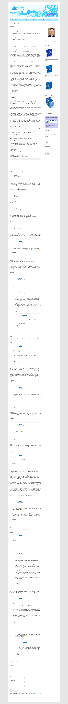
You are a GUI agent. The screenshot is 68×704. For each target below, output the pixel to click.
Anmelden (46, 142)
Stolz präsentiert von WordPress (14, 699)
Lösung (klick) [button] (14, 159)
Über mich (43, 19)
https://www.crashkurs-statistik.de (52, 134)
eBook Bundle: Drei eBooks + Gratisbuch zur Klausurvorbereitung (51, 110)
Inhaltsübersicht (15, 19)
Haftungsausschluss (48, 154)
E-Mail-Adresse (13, 680)
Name (11, 676)
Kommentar (12, 665)
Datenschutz (47, 153)
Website (11, 684)
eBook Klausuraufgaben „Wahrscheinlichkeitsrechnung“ (51, 76)
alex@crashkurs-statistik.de (52, 136)
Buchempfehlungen (34, 19)
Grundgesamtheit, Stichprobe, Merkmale (17, 168)
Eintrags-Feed (47, 143)
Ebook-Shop (24, 19)
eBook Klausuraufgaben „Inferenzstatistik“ (51, 92)
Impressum (47, 152)
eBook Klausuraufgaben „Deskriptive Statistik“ (51, 60)
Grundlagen (24, 161)
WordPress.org (47, 146)
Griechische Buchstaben (36, 168)
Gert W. (15, 208)
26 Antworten (12, 26)
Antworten (11, 191)
